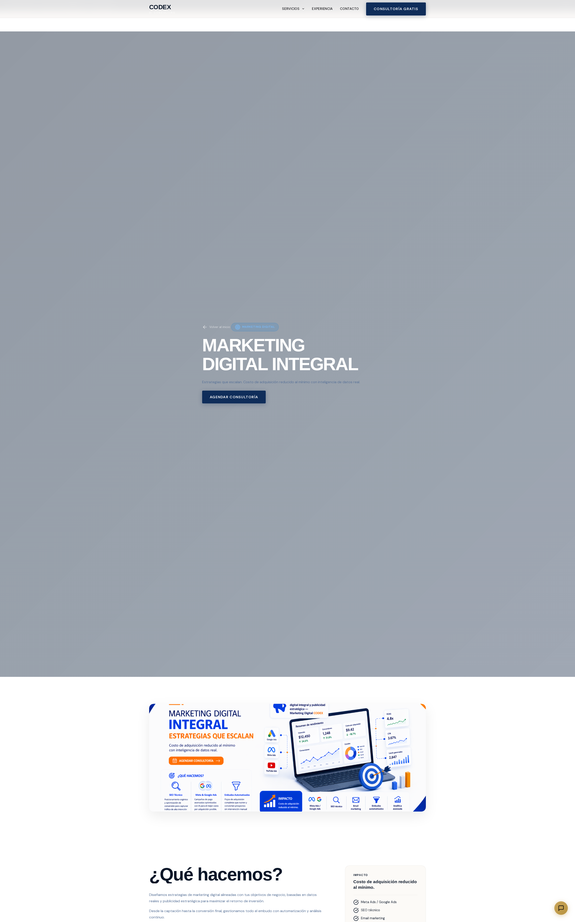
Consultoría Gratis (396, 9)
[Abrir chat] (561, 908)
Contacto (349, 9)
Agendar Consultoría (234, 397)
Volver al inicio (219, 327)
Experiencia (322, 9)
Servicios (290, 9)
